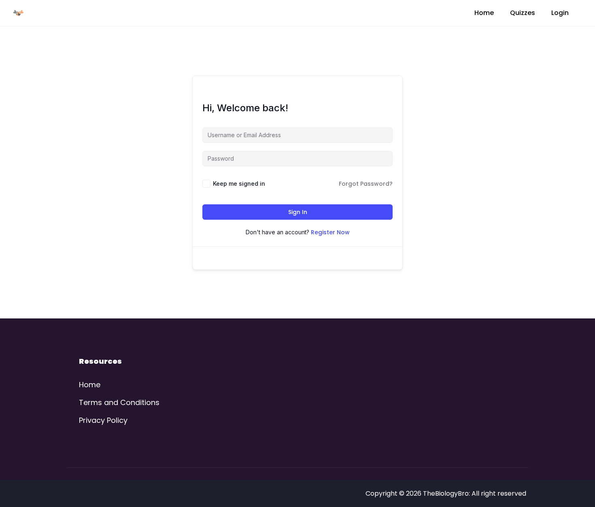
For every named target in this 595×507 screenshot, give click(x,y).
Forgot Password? (366, 184)
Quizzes (522, 12)
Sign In (297, 212)
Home (484, 12)
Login (560, 12)
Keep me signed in (239, 183)
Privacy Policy (103, 420)
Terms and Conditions (119, 402)
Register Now (330, 232)
